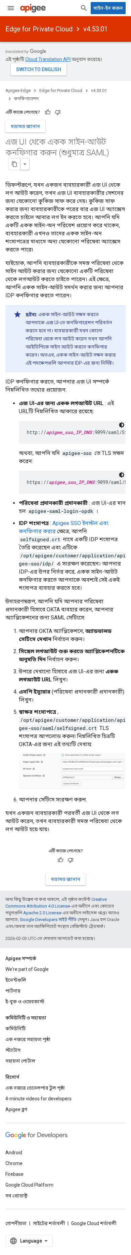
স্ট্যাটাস (12, 1050)
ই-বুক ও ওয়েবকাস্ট (24, 1001)
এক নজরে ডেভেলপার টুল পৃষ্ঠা (35, 1088)
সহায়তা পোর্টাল (20, 1061)
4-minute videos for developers (38, 1098)
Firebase (14, 1174)
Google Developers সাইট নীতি (48, 919)
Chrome (14, 1163)
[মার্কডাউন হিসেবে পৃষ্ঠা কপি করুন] (14, 164)
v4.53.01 (95, 29)
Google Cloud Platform (29, 1185)
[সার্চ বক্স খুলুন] (84, 8)
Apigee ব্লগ (16, 1109)
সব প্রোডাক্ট (16, 1195)
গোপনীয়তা (16, 1223)
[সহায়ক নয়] (58, 112)
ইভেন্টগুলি (15, 980)
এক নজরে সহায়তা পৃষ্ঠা (27, 1039)
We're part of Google (27, 969)
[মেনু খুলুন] (10, 8)
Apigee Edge (18, 90)
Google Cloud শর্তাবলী (93, 1223)
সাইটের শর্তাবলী (49, 1223)
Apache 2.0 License (42, 912)
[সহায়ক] (48, 112)
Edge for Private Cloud (39, 29)
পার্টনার (12, 990)
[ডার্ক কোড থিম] (122, 425)
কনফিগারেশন (26, 98)
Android (13, 1152)
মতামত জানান (25, 126)
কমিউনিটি (15, 1028)
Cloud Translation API (48, 59)
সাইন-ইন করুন (108, 8)
